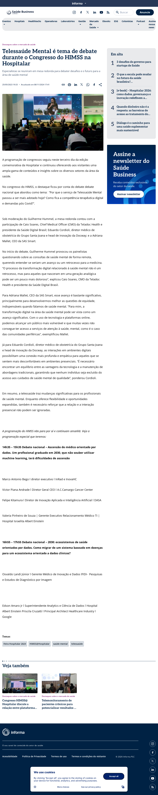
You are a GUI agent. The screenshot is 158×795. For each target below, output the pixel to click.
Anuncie (145, 12)
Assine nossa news (152, 24)
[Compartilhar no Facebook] (94, 85)
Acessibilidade (9, 756)
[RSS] (108, 12)
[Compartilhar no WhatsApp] (88, 85)
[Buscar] (117, 12)
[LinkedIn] (94, 12)
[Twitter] (88, 12)
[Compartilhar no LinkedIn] (76, 85)
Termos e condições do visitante (89, 756)
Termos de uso (59, 756)
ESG (116, 21)
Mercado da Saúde (94, 24)
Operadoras (51, 21)
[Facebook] (81, 12)
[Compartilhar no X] (82, 85)
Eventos (6, 21)
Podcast (141, 21)
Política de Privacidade (34, 756)
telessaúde (77, 643)
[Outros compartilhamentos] (100, 85)
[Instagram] (74, 12)
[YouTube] (101, 12)
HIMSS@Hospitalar (40, 643)
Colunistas (127, 21)
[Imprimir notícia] (69, 85)
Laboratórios (68, 21)
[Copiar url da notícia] (63, 85)
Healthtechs (34, 21)
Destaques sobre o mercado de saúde (18, 44)
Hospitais (20, 21)
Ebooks (106, 21)
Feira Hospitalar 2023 (15, 643)
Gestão (82, 21)
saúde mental (60, 643)
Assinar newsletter (128, 194)
